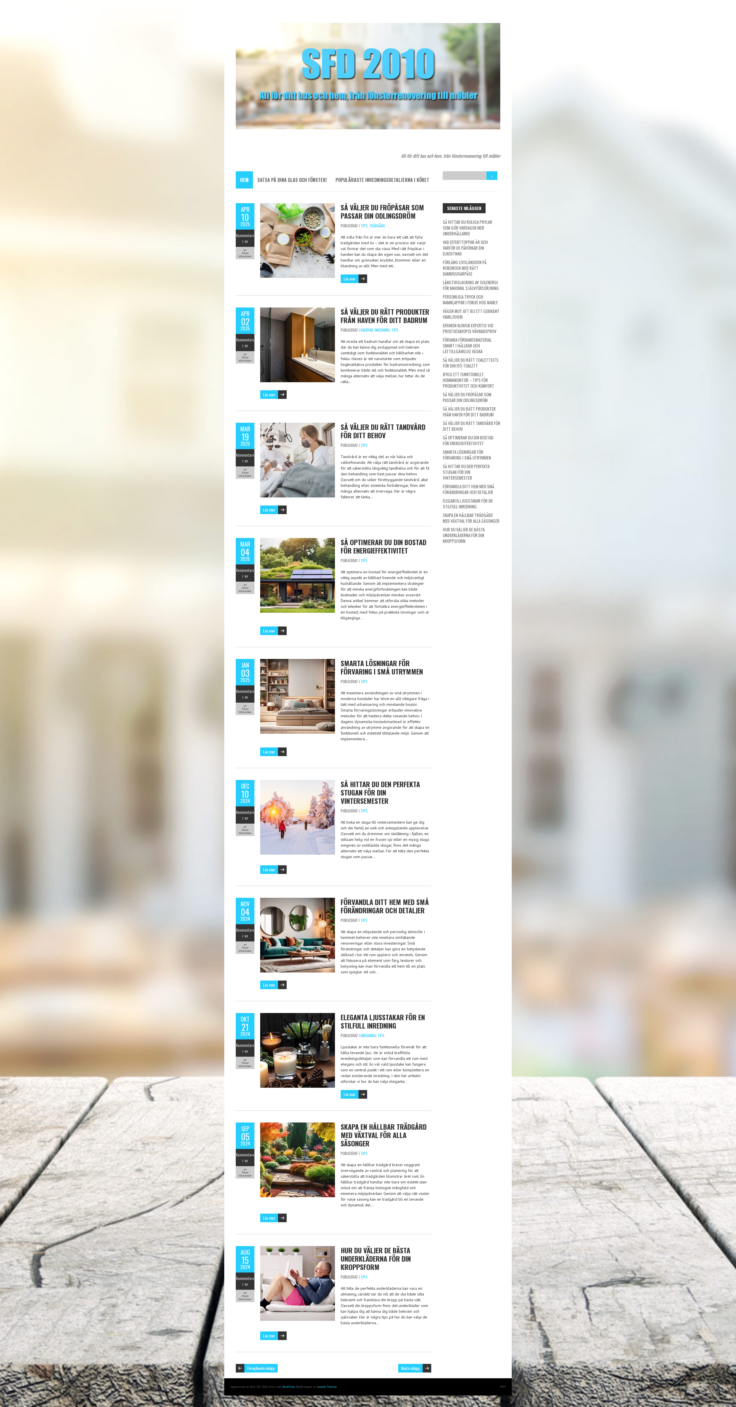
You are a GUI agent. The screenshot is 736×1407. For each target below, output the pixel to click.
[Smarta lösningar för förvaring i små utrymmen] (297, 661)
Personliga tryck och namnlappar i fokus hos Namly (470, 299)
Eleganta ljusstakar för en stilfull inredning (383, 1021)
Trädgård (377, 225)
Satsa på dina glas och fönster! (292, 179)
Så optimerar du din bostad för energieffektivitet (383, 546)
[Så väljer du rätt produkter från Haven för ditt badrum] (297, 310)
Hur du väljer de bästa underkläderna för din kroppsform (376, 1258)
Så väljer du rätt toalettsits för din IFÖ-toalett (471, 363)
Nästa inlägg (410, 1368)
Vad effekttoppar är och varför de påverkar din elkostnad (465, 248)
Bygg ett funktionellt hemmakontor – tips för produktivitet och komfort (468, 380)
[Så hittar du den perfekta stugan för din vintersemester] (297, 782)
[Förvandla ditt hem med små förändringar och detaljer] (297, 900)
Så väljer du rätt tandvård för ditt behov (383, 431)
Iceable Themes (327, 1387)
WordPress (288, 1387)
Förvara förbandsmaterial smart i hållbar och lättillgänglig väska (467, 345)
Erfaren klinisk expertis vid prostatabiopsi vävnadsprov (470, 328)
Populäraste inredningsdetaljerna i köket (382, 179)
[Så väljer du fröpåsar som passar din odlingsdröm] (297, 206)
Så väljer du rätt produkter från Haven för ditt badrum (385, 315)
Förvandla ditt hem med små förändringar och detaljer (385, 906)
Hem (244, 179)
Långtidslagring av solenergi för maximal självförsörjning (471, 285)
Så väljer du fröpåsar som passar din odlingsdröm (382, 211)
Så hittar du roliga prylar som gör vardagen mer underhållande (467, 228)
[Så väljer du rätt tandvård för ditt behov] (297, 425)
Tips (364, 225)
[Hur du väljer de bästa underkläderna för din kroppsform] (297, 1249)
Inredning (382, 330)
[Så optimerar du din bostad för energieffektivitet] (297, 540)
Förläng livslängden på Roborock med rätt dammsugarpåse (464, 268)
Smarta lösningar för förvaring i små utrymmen (382, 667)
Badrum (367, 330)
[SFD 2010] (368, 25)
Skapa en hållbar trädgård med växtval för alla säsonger (384, 1134)
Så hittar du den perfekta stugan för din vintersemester (380, 792)
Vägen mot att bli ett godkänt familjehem (471, 314)
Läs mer (350, 279)
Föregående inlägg (261, 1368)
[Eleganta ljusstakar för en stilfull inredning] (297, 1015)
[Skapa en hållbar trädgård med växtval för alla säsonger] (297, 1125)
